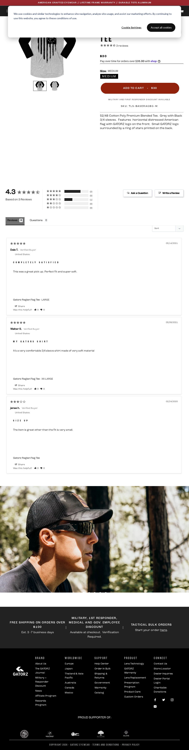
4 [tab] (101, 594)
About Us (40, 664)
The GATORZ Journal (42, 671)
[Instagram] (172, 700)
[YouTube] (155, 707)
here (163, 630)
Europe (69, 664)
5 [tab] (106, 594)
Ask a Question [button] (139, 193)
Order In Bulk (102, 669)
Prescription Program (131, 685)
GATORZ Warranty (130, 671)
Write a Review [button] (171, 193)
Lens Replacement (135, 678)
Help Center (101, 664)
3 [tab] (95, 594)
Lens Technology (134, 664)
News (38, 691)
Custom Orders (133, 697)
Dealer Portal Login (162, 681)
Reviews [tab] (12, 220)
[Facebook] (155, 700)
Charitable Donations (160, 690)
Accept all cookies (161, 27)
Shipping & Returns (100, 676)
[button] (40, 86)
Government (102, 683)
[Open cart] (182, 11)
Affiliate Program (45, 696)
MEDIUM (109, 76)
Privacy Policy (131, 745)
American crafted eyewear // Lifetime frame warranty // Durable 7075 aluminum (94, 3)
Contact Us (160, 664)
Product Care (132, 692)
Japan (69, 669)
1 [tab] (84, 594)
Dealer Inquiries (163, 674)
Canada (69, 688)
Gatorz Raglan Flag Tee (26, 300)
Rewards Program (40, 703)
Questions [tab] (36, 220)
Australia (70, 683)
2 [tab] (90, 594)
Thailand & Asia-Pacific (74, 676)
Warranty (100, 688)
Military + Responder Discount (42, 682)
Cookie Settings (131, 27)
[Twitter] (163, 700)
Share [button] (21, 306)
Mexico (69, 693)
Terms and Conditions (105, 745)
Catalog (99, 693)
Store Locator (162, 669)
